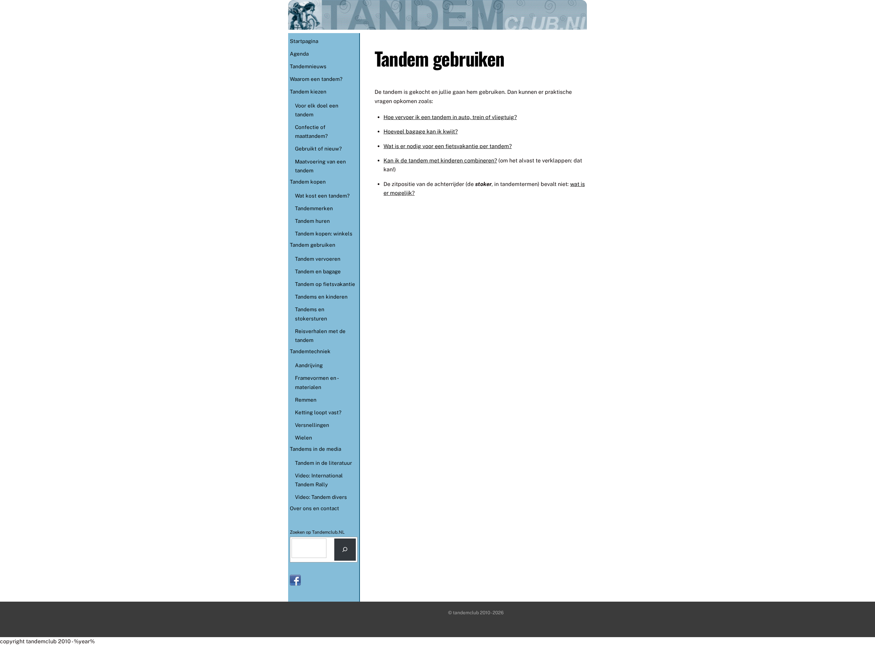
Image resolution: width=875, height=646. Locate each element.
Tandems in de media (315, 449)
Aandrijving (309, 365)
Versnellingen (312, 425)
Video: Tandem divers (321, 497)
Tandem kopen (308, 182)
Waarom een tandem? (316, 79)
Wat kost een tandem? (322, 196)
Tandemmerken (314, 208)
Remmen (306, 400)
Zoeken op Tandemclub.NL (317, 532)
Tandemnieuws (308, 66)
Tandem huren (312, 221)
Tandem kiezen (308, 92)
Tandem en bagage (318, 271)
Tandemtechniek (310, 351)
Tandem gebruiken (312, 245)
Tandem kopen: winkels (323, 233)
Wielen (303, 438)
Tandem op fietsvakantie (325, 284)
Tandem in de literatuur (323, 463)
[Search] (345, 550)
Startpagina (304, 41)
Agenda (299, 54)
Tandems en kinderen (321, 297)
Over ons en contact (314, 508)
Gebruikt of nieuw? (318, 149)
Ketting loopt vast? (318, 412)
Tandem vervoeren (317, 259)
